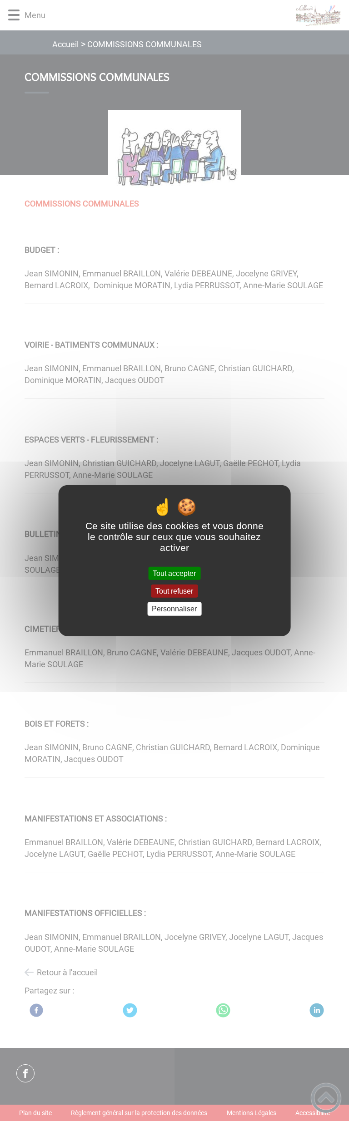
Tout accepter (174, 573)
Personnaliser (174, 609)
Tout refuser (174, 591)
